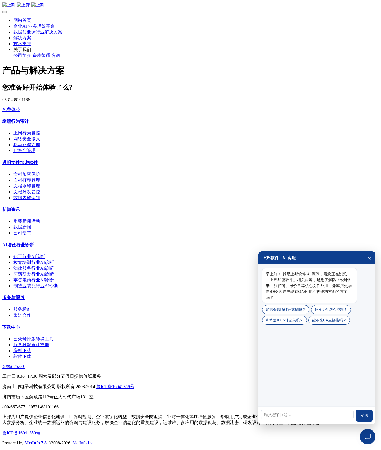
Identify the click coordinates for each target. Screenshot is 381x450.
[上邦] (190, 5)
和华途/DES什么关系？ (284, 320)
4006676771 (13, 366)
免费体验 (11, 109)
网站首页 (22, 20)
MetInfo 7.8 (36, 443)
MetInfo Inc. (84, 443)
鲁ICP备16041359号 (115, 386)
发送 (364, 415)
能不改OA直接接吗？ (329, 320)
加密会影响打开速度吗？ (286, 309)
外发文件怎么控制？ (331, 309)
